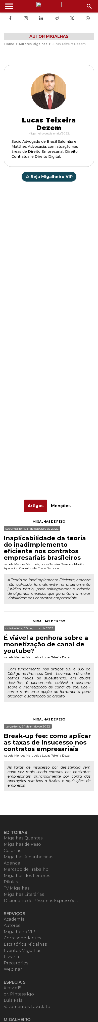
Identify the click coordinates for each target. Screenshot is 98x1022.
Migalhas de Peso (49, 521)
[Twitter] (72, 18)
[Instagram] (26, 18)
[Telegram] (57, 18)
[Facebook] (10, 18)
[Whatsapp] (88, 18)
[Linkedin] (41, 18)
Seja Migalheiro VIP (52, 176)
